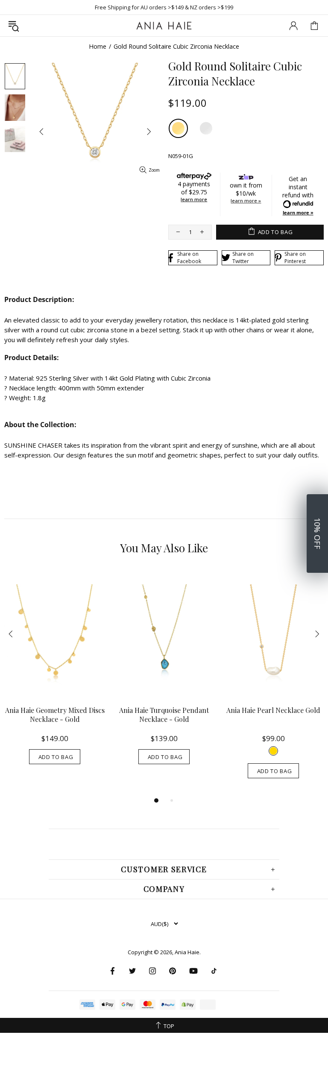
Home (97, 46)
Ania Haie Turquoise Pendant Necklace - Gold (164, 715)
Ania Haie (187, 952)
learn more (194, 199)
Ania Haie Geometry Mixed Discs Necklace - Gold (55, 715)
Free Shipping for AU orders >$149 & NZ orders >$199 (164, 7)
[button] (317, 533)
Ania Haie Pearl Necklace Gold (273, 710)
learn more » (246, 200)
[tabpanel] (54, 675)
